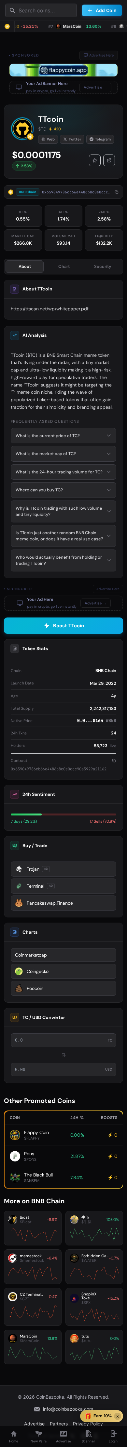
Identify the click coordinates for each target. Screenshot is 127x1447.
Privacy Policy (88, 1423)
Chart (64, 266)
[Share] (109, 160)
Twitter (75, 139)
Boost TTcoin (68, 625)
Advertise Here (101, 55)
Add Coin (106, 10)
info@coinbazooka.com (68, 1409)
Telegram (103, 139)
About (25, 266)
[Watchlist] (95, 160)
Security (102, 266)
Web (51, 139)
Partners (59, 1423)
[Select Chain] (7, 26)
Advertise (34, 1423)
